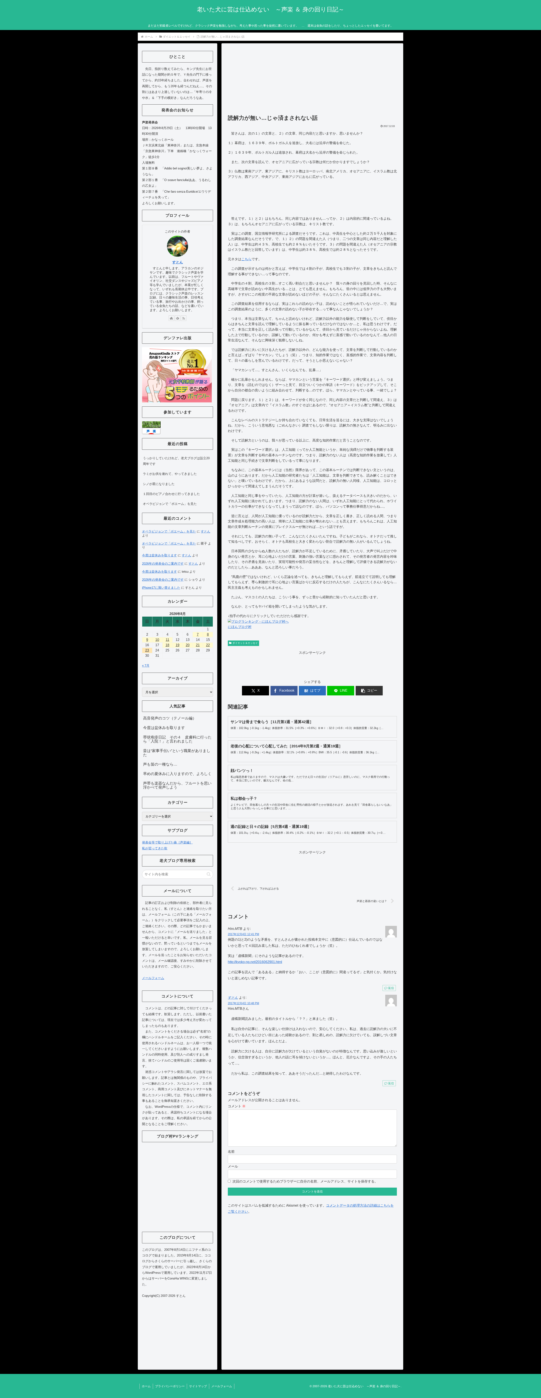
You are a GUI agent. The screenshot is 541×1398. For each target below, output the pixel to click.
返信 (391, 988)
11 (167, 640)
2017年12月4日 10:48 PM (243, 1003)
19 (177, 645)
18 (167, 645)
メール (233, 1166)
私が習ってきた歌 (154, 848)
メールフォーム (153, 978)
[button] (369, 690)
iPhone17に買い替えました (161, 587)
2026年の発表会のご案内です (163, 563)
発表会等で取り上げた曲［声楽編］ (167, 842)
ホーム (146, 1386)
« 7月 (145, 665)
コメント (237, 1106)
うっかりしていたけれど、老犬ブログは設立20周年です (176, 461)
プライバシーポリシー (170, 1386)
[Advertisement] (312, 80)
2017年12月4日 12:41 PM (243, 934)
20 (188, 645)
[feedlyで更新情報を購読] (177, 318)
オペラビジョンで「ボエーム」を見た (170, 504)
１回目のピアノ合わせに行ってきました (171, 494)
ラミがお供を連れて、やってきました (170, 474)
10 (157, 640)
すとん (233, 997)
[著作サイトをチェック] (171, 318)
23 (147, 650)
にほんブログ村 (239, 627)
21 (198, 645)
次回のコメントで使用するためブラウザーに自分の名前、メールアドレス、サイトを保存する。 (305, 1181)
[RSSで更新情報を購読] (183, 318)
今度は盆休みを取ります (159, 555)
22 (208, 645)
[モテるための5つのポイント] (177, 374)
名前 (231, 1151)
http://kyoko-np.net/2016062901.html (255, 962)
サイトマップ (198, 1386)
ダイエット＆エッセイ (245, 643)
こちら (246, 259)
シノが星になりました (159, 484)
